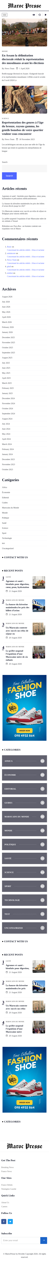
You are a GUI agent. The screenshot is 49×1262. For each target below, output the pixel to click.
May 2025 (6, 373)
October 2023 (7, 469)
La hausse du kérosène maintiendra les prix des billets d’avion (17, 607)
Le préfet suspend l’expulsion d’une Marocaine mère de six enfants (17, 655)
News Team (9, 68)
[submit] (43, 1240)
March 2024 (7, 444)
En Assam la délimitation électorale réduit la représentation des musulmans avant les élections (23, 59)
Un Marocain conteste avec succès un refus (16, 1007)
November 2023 (8, 464)
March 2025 (7, 383)
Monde (5, 513)
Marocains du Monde (10, 508)
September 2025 (8, 353)
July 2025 (6, 363)
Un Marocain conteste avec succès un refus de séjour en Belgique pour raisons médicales (24, 212)
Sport (4, 533)
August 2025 (7, 358)
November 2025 (8, 342)
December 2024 (8, 398)
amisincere (11, 253)
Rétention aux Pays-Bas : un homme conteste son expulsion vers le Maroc (21, 227)
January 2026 (7, 332)
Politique (5, 518)
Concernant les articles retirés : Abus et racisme (25, 250)
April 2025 (6, 378)
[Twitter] (10, 1221)
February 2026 (8, 327)
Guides (5, 503)
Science (5, 528)
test (3, 543)
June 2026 (6, 307)
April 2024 (6, 439)
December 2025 (8, 337)
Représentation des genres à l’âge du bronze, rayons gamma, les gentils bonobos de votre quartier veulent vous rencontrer (22, 128)
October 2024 (7, 408)
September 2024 (8, 413)
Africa (4, 487)
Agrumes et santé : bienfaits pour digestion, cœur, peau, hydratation (17, 584)
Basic (9, 247)
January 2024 (7, 454)
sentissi (10, 273)
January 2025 (7, 393)
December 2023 (8, 459)
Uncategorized (8, 548)
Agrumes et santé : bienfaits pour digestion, (17, 967)
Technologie (7, 538)
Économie (6, 492)
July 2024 (6, 424)
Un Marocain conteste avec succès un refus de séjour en (17, 630)
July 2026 (6, 302)
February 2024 (8, 449)
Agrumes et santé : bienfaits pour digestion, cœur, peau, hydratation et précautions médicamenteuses (24, 197)
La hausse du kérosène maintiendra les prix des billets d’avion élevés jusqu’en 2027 (23, 205)
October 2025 (7, 347)
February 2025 (8, 388)
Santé (4, 523)
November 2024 (8, 403)
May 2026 (6, 312)
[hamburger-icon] (4, 15)
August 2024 (7, 419)
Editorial (5, 497)
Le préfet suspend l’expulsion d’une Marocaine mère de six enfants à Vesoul (24, 220)
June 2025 (6, 368)
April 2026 (6, 317)
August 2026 (7, 297)
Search (4, 162)
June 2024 (6, 429)
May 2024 (6, 434)
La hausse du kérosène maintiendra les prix (17, 987)
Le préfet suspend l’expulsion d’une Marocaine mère (14, 1028)
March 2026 (7, 322)
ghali (9, 266)
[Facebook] (3, 1221)
